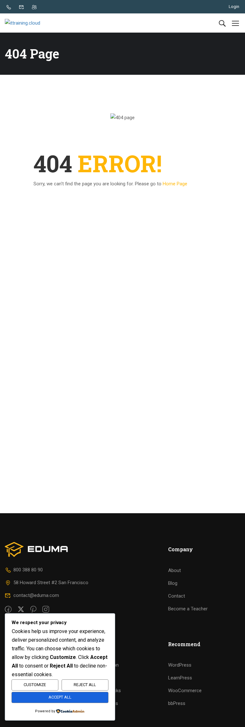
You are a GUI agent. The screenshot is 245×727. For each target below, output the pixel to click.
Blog (172, 583)
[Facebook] (8, 610)
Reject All (85, 684)
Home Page (175, 184)
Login (234, 6)
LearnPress (180, 678)
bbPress (176, 703)
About (174, 570)
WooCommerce (185, 690)
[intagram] (45, 610)
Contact (176, 596)
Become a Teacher (188, 609)
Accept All (59, 697)
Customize (35, 684)
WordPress (179, 665)
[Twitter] (21, 610)
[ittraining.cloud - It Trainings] (29, 23)
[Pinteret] (33, 610)
